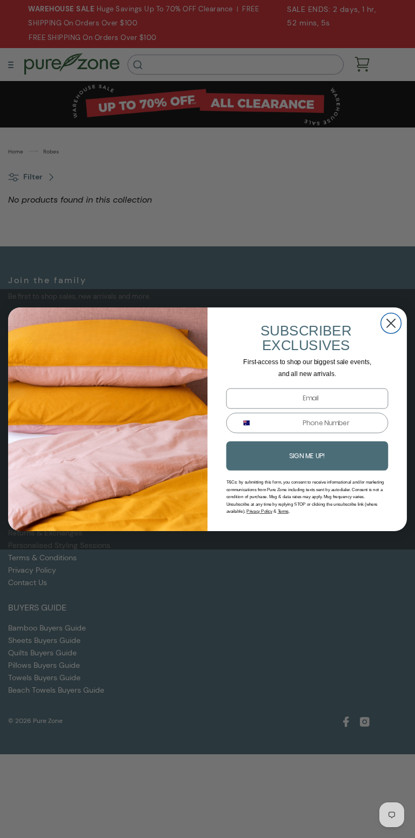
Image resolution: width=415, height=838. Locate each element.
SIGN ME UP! (307, 455)
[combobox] (243, 422)
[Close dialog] (391, 323)
